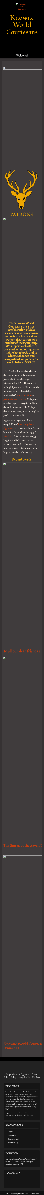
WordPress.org (13, 1143)
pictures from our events (14, 399)
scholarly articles (24, 395)
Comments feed (13, 1139)
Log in (10, 1132)
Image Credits (24, 1077)
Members (36, 1077)
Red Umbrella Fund (26, 1115)
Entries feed (12, 1135)
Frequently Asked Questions (17, 1074)
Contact (35, 1074)
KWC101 (7, 436)
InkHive (21, 1194)
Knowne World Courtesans (22, 25)
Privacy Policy (10, 1077)
